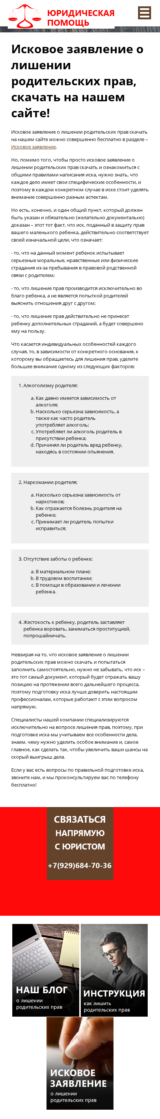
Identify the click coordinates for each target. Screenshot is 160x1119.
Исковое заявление (33, 146)
